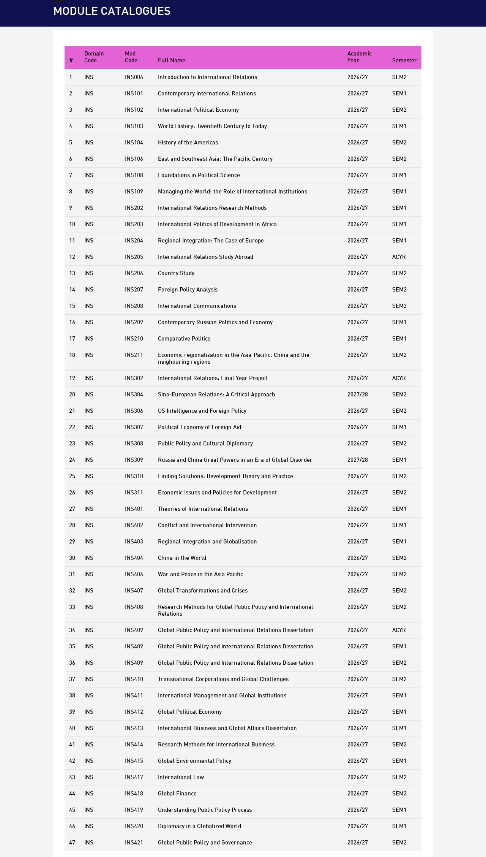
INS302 (134, 378)
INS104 (134, 142)
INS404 (134, 558)
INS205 (134, 257)
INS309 (134, 460)
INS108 (134, 175)
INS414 (134, 744)
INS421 (134, 842)
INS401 (134, 509)
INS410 (134, 679)
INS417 (134, 777)
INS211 (134, 355)
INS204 (134, 241)
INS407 (134, 591)
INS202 (134, 208)
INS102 (134, 110)
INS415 (134, 761)
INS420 (134, 826)
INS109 (134, 191)
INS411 (134, 695)
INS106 (134, 159)
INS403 (134, 542)
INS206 (134, 273)
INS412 (134, 712)
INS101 (134, 93)
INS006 (134, 77)
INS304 (134, 394)
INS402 (134, 525)
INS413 (134, 728)
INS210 (134, 339)
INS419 (134, 810)
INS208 (134, 306)
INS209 (134, 322)
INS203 (134, 224)
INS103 (134, 126)
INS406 (134, 574)
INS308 (134, 443)
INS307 (134, 427)
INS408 (134, 607)
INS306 (134, 411)
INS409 (134, 630)
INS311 (134, 492)
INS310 (134, 476)
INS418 (134, 793)
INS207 (134, 290)
